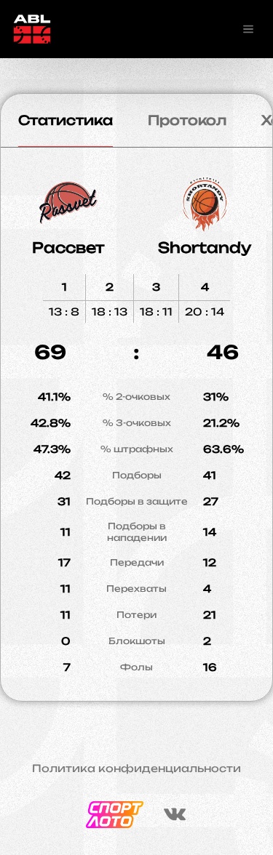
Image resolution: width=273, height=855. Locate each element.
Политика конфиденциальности (136, 768)
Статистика (65, 120)
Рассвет (68, 247)
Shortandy (204, 247)
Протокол (187, 120)
